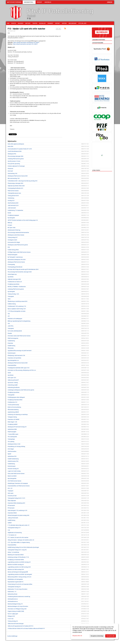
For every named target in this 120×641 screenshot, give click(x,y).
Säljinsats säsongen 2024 (14, 279)
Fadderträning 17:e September (15, 210)
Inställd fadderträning (13, 458)
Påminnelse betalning (13, 409)
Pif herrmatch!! (11, 505)
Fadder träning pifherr (13, 249)
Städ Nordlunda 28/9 (13, 203)
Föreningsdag (11, 264)
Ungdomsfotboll (28, 2)
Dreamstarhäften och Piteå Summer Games (19, 485)
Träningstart (11, 296)
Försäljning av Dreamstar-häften (16, 559)
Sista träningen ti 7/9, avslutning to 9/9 (17, 510)
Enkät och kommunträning (14, 407)
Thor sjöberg (11, 441)
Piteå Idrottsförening (14, 2)
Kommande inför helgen (14, 242)
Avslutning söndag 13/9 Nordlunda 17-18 (18, 557)
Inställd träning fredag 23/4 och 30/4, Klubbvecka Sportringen (23, 547)
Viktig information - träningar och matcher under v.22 (21, 540)
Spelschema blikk (12, 429)
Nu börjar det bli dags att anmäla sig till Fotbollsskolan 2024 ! (23, 269)
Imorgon (10, 225)
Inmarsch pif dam (12, 495)
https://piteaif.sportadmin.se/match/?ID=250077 (25, 44)
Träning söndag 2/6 (13, 621)
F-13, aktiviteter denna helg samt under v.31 (18, 525)
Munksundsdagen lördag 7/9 (15, 604)
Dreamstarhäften (12, 365)
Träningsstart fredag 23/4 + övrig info (17, 549)
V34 (9, 323)
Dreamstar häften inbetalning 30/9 (16, 503)
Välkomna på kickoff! (13, 380)
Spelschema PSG (12, 456)
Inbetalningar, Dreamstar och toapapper (18, 483)
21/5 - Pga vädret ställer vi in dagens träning (19, 542)
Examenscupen (11, 353)
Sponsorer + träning (13, 382)
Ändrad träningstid (12, 254)
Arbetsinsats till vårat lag (14, 230)
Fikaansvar (10, 168)
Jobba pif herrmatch (13, 517)
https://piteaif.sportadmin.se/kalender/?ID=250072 (26, 42)
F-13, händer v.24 (12, 535)
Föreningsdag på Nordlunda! (15, 267)
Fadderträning (11, 340)
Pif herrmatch (11, 508)
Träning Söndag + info (13, 294)
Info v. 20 (10, 488)
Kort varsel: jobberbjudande (15, 331)
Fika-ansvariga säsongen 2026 (15, 156)
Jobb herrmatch (12, 208)
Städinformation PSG (13, 461)
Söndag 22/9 (11, 200)
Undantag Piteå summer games (16, 158)
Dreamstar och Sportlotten (14, 358)
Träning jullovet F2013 (13, 195)
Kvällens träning (12, 303)
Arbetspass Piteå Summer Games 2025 (17, 176)
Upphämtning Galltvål (13, 412)
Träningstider (11, 394)
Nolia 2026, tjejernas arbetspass (16, 144)
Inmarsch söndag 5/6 (13, 468)
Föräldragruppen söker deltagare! (16, 397)
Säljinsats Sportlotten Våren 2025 (16, 185)
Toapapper (10, 490)
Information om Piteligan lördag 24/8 (17, 608)
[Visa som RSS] (65, 28)
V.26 (9, 530)
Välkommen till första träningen (16, 623)
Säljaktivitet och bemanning (15, 532)
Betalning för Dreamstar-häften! (16, 554)
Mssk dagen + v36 (12, 422)
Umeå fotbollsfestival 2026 (14, 151)
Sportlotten (10, 276)
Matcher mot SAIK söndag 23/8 (16, 569)
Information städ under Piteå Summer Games (19, 335)
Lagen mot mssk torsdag (14, 471)
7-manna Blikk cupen (13, 434)
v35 (8, 316)
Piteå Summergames (13, 338)
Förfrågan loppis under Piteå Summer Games (19, 252)
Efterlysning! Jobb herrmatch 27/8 (16, 355)
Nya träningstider (12, 478)
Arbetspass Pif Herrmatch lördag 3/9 (17, 426)
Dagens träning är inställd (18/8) (16, 611)
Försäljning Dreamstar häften (15, 399)
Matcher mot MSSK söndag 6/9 (16, 564)
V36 (9, 313)
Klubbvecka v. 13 (12, 591)
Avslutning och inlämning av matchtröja (18, 414)
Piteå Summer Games (13, 190)
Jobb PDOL (11, 326)
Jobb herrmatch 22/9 (13, 205)
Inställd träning (11, 345)
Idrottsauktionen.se (13, 599)
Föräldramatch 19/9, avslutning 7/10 (17, 306)
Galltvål (9, 522)
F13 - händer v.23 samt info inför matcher (26, 29)
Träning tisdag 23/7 (13, 237)
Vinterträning (11, 198)
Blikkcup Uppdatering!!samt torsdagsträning (19, 321)
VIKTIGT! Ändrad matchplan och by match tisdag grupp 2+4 (23, 220)
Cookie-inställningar (12, 636)
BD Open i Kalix (11, 227)
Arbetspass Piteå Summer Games (16, 262)
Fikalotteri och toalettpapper (15, 318)
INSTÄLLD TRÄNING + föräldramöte (17, 286)
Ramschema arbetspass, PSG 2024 (16, 259)
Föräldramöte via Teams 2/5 (15, 281)
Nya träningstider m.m (13, 360)
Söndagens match (12, 240)
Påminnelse (11, 348)
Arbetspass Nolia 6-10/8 (14, 444)
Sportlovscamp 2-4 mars (14, 161)
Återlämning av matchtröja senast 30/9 (17, 301)
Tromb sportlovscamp (13, 404)
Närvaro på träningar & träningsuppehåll (18, 572)
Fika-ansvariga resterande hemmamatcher (18, 232)
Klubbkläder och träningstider (15, 579)
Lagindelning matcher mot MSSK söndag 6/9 (19, 562)
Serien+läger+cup (12, 274)
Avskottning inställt (12, 385)
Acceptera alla (111, 636)
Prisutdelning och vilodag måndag (16, 446)
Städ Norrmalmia (12, 451)
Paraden (10, 333)
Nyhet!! (9, 454)
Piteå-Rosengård (12, 431)
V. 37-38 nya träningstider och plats (16, 311)
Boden (9, 212)
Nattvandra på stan (12, 594)
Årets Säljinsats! (12, 500)
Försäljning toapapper (13, 215)
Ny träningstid (11, 217)
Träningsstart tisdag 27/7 (14, 527)
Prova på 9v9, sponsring (14, 163)
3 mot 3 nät (10, 618)
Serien (9, 372)
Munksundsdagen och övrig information (18, 606)
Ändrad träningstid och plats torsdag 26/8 (18, 515)
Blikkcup (10, 222)
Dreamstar (10, 343)
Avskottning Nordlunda (14, 387)
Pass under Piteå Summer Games (16, 473)
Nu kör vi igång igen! (13, 613)
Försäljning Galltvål (12, 424)
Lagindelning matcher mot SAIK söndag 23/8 (19, 567)
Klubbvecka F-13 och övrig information (17, 589)
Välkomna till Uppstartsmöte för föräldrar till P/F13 (20, 626)
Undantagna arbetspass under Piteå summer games (21, 390)
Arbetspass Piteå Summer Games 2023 (17, 362)
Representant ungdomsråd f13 (15, 581)
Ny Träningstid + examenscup (15, 257)
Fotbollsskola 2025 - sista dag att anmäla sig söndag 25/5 (22, 180)
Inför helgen (11, 449)
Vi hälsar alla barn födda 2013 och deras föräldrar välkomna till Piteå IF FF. (26, 628)
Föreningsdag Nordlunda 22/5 (15, 188)
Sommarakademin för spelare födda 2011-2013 (20, 149)
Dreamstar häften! (12, 513)
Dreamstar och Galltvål (13, 419)
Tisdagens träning (12, 417)
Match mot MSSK (12, 476)
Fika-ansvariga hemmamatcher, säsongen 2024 (20, 271)
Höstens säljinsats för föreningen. (16, 166)
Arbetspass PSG (12, 153)
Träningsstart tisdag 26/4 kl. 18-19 (16, 498)
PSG (9, 247)
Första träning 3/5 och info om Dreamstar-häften (20, 584)
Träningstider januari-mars (14, 193)
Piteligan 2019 (11, 616)
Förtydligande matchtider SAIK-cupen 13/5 (18, 367)
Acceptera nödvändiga (97, 636)
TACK (9, 299)
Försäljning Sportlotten (13, 284)
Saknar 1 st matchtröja (13, 552)
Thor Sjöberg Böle (12, 436)
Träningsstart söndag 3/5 (14, 586)
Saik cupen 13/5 (12, 377)
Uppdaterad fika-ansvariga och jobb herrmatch (19, 350)
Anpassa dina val (77, 635)
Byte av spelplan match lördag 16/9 (17, 308)
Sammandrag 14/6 (12, 173)
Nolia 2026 (10, 146)
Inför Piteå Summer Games (14, 481)
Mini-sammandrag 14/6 (14, 178)
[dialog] (94, 631)
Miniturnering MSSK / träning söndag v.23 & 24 (19, 576)
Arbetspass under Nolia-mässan (16, 235)
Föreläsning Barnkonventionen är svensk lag (19, 596)
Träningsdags (11, 439)
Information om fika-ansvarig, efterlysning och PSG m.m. (22, 370)
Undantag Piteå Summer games (16, 289)
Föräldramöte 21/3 (12, 402)
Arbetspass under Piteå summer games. (18, 244)
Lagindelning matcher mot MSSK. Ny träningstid (20, 574)
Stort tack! (10, 171)
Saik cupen (10, 493)
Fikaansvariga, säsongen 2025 (15, 183)
